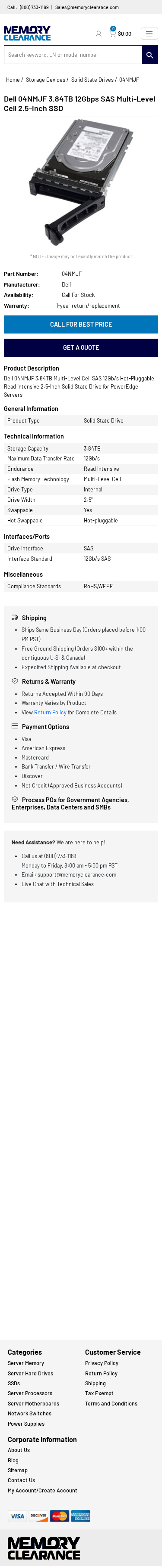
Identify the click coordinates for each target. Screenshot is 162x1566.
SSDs (14, 1383)
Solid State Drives (92, 79)
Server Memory (26, 1362)
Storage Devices (45, 79)
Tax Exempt (99, 1393)
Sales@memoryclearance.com (87, 7)
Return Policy (50, 712)
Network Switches (29, 1413)
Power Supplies (26, 1423)
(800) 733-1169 (34, 7)
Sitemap (18, 1470)
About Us (19, 1449)
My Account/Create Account (42, 1490)
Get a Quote (81, 347)
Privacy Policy (101, 1362)
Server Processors (30, 1393)
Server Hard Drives (30, 1373)
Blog (13, 1460)
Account (100, 34)
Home (13, 79)
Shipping (95, 1383)
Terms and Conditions (111, 1403)
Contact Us (21, 1479)
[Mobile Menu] (149, 34)
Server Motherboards (33, 1403)
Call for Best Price (81, 324)
